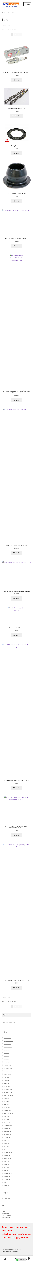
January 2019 (7, 1155)
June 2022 (6, 1080)
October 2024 (7, 1038)
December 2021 (8, 1089)
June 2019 (6, 1143)
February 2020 (8, 1125)
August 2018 (7, 1158)
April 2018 (6, 1170)
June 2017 (6, 1185)
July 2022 (6, 1077)
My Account (5, 1259)
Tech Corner (7, 1198)
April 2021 (6, 1104)
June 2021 (6, 1098)
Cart (25, 1257)
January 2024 (7, 1044)
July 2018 (6, 1161)
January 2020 (7, 1128)
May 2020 (6, 1119)
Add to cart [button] (16, 80)
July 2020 (6, 1116)
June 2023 (6, 1053)
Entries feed (5, 1213)
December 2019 (8, 1131)
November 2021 (8, 1092)
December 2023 (8, 1047)
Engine (10, 13)
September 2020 (8, 1113)
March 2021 (7, 1107)
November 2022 (8, 1071)
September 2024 (8, 1041)
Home (5, 13)
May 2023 (6, 1056)
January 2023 (7, 1065)
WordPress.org (6, 1217)
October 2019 (7, 1137)
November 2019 (8, 1134)
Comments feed (6, 1215)
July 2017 (6, 1182)
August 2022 (7, 1074)
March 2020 (7, 1122)
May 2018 (6, 1167)
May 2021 (6, 1101)
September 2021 (8, 1095)
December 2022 (8, 1068)
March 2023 (7, 1062)
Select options (16, 116)
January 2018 (7, 1176)
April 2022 (6, 1083)
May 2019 (6, 1146)
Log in (3, 1211)
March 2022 (7, 1086)
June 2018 (6, 1164)
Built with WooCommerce (10, 1251)
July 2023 (6, 1050)
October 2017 (7, 1179)
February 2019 (8, 1152)
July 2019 (6, 1140)
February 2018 (8, 1173)
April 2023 (6, 1059)
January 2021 (7, 1110)
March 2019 (7, 1149)
